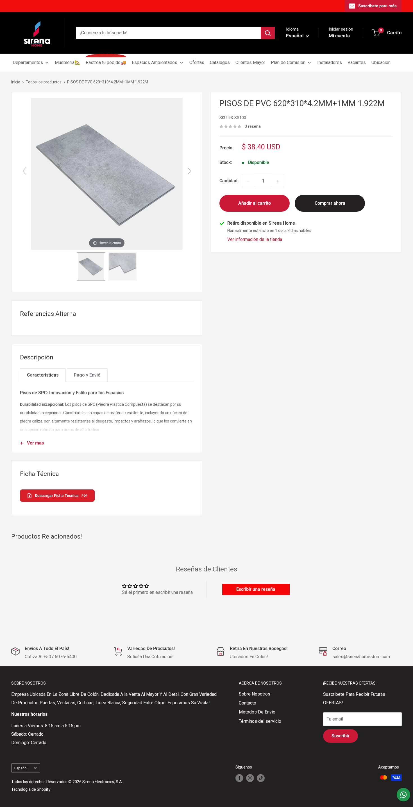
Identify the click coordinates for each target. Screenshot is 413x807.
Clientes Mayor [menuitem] (250, 62)
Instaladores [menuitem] (329, 62)
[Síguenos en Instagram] (250, 778)
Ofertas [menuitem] (196, 62)
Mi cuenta (339, 35)
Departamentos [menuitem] (28, 62)
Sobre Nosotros (254, 694)
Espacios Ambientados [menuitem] (154, 62)
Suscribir (341, 735)
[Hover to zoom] (107, 173)
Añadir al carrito (254, 203)
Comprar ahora (330, 203)
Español (21, 768)
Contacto (247, 703)
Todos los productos (44, 82)
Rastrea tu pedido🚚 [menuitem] (106, 62)
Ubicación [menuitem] (381, 62)
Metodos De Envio (257, 712)
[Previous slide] (24, 171)
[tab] (43, 375)
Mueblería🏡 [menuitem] (67, 62)
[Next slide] (189, 171)
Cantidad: (229, 181)
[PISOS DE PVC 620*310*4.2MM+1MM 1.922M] (91, 266)
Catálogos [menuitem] (220, 62)
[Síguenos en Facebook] (239, 778)
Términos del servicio (260, 721)
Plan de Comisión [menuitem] (288, 62)
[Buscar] (268, 33)
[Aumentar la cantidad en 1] (278, 181)
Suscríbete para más (377, 5)
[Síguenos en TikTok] (261, 778)
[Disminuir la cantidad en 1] (248, 181)
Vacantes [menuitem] (357, 62)
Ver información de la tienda (254, 239)
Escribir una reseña (255, 589)
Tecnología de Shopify (31, 789)
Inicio (15, 82)
